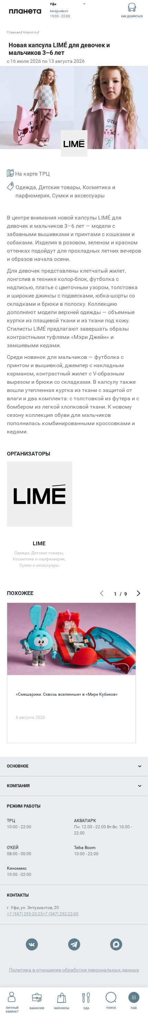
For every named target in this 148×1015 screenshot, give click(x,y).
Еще (134, 1006)
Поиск (111, 1007)
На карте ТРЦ (32, 173)
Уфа (53, 4)
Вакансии (37, 1008)
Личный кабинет (12, 1009)
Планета (25, 11)
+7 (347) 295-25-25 (25, 913)
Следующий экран (137, 594)
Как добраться (132, 16)
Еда (86, 1008)
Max (116, 944)
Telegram (74, 944)
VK (32, 944)
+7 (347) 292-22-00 (60, 913)
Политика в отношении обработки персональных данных (74, 970)
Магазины (61, 1008)
